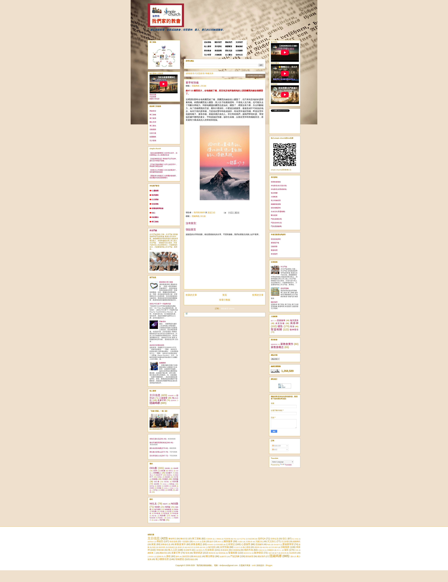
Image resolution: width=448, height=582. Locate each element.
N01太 (153, 503)
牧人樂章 (207, 46)
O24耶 (156, 484)
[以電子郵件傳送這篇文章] (229, 212)
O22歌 (166, 482)
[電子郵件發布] (224, 212)
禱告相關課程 (276, 208)
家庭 (153, 544)
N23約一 (161, 518)
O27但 (152, 486)
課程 (168, 556)
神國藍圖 (270, 550)
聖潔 (292, 326)
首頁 (224, 295)
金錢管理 (223, 556)
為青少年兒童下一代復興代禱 (160, 304)
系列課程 (218, 46)
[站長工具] (284, 388)
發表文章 (277, 446)
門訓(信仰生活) (276, 223)
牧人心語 (172, 550)
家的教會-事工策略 (166, 282)
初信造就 (173, 541)
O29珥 (166, 486)
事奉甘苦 (184, 539)
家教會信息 (274, 344)
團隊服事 (228, 541)
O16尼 (167, 477)
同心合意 (196, 541)
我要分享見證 (154, 99)
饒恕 (192, 559)
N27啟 (162, 520)
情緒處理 (277, 544)
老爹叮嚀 (162, 400)
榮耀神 (256, 547)
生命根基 (209, 550)
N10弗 (154, 511)
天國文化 (259, 541)
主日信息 (155, 395)
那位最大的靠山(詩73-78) (159, 452)
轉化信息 (197, 556)
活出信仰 (274, 547)
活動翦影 (153, 129)
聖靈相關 (276, 329)
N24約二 (169, 518)
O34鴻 (165, 488)
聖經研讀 (197, 553)
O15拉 (159, 477)
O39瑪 (170, 490)
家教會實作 (286, 344)
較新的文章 (191, 295)
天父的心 (271, 541)
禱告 (280, 326)
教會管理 (190, 547)
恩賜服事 (281, 320)
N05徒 (167, 507)
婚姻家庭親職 (276, 204)
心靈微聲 (155, 191)
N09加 (176, 509)
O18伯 (155, 479)
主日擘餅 (155, 199)
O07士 (171, 471)
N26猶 (155, 520)
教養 (203, 547)
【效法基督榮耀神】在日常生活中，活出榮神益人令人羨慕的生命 (163, 154)
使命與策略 (285, 288)
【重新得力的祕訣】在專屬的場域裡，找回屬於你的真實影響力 (163, 177)
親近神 (283, 553)
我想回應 (153, 94)
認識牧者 (173, 400)
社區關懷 (239, 51)
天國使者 (249, 541)
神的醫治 (155, 217)
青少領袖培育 (276, 200)
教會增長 (162, 547)
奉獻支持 (209, 73)
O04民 (175, 468)
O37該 (155, 490)
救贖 (154, 547)
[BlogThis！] (231, 212)
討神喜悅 (151, 556)
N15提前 (166, 513)
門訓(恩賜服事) (276, 226)
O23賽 (175, 481)
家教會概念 (277, 347)
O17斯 (176, 477)
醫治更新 (274, 215)
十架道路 (185, 541)
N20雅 (173, 516)
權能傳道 (265, 547)
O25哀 (165, 484)
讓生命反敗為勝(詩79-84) (159, 448)
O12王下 (159, 475)
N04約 (157, 507)
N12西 (169, 511)
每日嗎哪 (274, 193)
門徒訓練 (234, 556)
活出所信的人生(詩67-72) (159, 456)
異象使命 (153, 111)
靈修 (292, 556)
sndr (254, 565)
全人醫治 (228, 55)
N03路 (174, 503)
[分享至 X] (234, 212)
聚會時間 (274, 250)
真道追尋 (224, 550)
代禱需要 (153, 97)
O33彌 (159, 488)
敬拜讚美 (155, 195)
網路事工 (151, 553)
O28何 (159, 486)
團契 (219, 541)
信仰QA (262, 538)
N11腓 (162, 511)
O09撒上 (157, 473)
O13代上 (169, 475)
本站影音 (237, 547)
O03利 (167, 468)
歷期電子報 (275, 243)
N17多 (154, 516)
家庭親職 (218, 51)
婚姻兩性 (296, 541)
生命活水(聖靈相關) (278, 211)
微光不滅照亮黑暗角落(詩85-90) (161, 442)
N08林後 (168, 509)
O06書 (162, 471)
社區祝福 (236, 550)
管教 (296, 550)
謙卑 (177, 556)
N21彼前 (152, 518)
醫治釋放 (210, 556)
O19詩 (165, 479)
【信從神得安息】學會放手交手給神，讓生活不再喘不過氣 (163, 160)
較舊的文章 (257, 295)
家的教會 (207, 51)
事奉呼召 (172, 539)
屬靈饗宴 (228, 46)
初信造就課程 (276, 239)
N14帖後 (157, 513)
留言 (275, 449)
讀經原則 (186, 556)
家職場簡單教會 (157, 208)
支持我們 (239, 42)
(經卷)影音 (190, 73)
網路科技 (163, 553)
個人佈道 (295, 539)
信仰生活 (239, 55)
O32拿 (152, 488)
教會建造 (171, 547)
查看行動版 (224, 300)
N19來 (163, 515)
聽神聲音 (294, 330)
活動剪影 (274, 246)
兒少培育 (207, 55)
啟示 (272, 320)
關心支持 (153, 122)
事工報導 (153, 118)
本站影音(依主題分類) (279, 186)
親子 (276, 553)
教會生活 (181, 547)
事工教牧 (155, 222)
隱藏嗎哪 (196, 86)
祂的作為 (248, 550)
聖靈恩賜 (222, 553)
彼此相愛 (219, 544)
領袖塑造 (179, 559)
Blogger (269, 565)
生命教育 (187, 550)
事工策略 (153, 115)
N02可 (165, 504)
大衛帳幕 (218, 55)
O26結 (172, 484)
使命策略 (207, 42)
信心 (153, 213)
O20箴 (175, 479)
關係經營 (249, 556)
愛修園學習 (288, 544)
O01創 (203, 86)
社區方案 (153, 133)
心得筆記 (230, 544)
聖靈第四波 (247, 553)
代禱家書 (171, 395)
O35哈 (171, 488)
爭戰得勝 (160, 550)
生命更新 (198, 550)
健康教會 (151, 541)
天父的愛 (285, 541)
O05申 (155, 471)
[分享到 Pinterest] (238, 212)
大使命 (240, 541)
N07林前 (157, 509)
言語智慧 (293, 553)
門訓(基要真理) (276, 219)
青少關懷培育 (162, 559)
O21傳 (156, 482)
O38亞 (162, 490)
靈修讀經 (239, 46)
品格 (204, 541)
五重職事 (209, 539)
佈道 (234, 539)
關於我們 (218, 42)
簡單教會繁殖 (276, 182)
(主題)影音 (200, 73)
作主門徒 (153, 230)
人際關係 (218, 539)
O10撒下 (169, 473)
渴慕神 (294, 323)
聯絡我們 (228, 42)
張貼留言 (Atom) (227, 309)
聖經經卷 (212, 553)
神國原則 (261, 550)
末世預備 (280, 323)
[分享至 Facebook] (236, 212)
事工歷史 (153, 126)
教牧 (197, 547)
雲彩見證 (228, 51)
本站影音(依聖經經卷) (279, 189)
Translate (288, 465)
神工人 (279, 550)
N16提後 (175, 513)
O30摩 (174, 486)
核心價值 (246, 547)
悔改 (268, 544)
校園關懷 (153, 137)
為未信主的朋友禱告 (157, 345)
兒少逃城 (153, 140)
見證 (270, 553)
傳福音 (159, 541)
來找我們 (274, 254)
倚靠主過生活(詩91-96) (158, 439)
